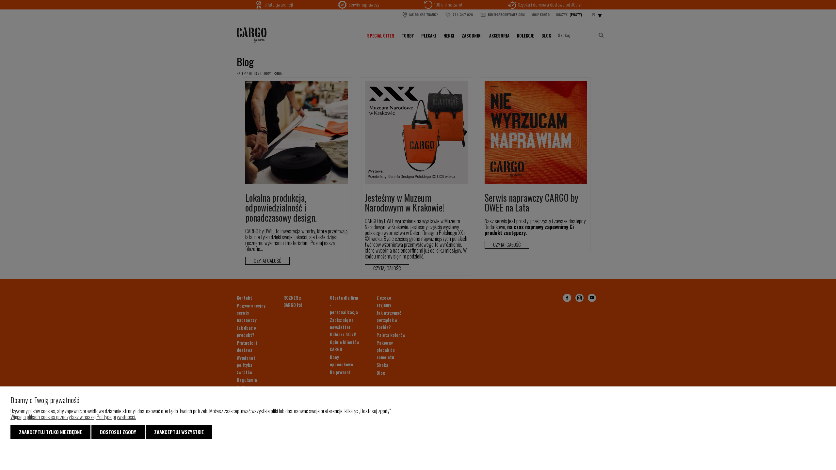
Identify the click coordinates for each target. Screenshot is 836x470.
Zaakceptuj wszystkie (179, 431)
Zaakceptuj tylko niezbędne (50, 431)
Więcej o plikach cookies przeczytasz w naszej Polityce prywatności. (73, 417)
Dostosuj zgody (118, 431)
